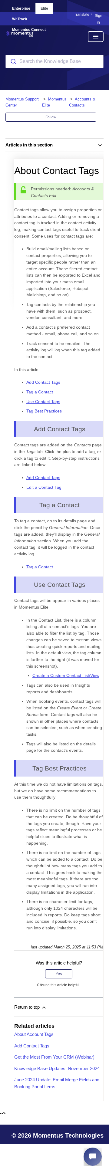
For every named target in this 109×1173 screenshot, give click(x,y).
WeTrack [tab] (19, 19)
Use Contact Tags (43, 401)
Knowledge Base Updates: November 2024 (57, 1068)
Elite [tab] (44, 8)
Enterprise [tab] (21, 8)
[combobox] (54, 61)
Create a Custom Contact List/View (65, 675)
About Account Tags (34, 1034)
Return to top (27, 1007)
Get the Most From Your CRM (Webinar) (54, 1057)
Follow (50, 117)
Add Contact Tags (43, 382)
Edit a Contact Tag (43, 487)
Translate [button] (81, 14)
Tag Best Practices (44, 411)
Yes (59, 974)
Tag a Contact (39, 391)
